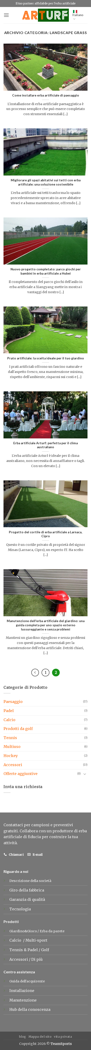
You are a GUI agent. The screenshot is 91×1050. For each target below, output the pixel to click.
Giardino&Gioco (23, 931)
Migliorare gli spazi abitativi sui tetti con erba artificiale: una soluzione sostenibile (45, 182)
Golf (45, 949)
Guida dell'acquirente (27, 981)
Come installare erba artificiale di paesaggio (45, 95)
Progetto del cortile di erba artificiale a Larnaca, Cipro (45, 534)
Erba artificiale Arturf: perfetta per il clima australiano (45, 445)
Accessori (13, 764)
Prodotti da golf (18, 728)
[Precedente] (35, 673)
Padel (9, 710)
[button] (6, 15)
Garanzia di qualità (27, 899)
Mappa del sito (40, 1036)
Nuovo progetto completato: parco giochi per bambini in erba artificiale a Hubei (45, 271)
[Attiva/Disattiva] (85, 774)
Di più (37, 959)
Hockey (11, 755)
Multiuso (12, 746)
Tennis (10, 737)
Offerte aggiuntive (21, 773)
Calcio (9, 719)
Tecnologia (20, 909)
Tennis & (18, 949)
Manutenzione (23, 1000)
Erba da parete (52, 931)
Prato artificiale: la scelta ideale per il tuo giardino (45, 358)
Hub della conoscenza (29, 1009)
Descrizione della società (30, 881)
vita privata (63, 1036)
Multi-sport (36, 940)
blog (22, 1036)
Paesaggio (13, 701)
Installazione (21, 990)
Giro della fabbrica (26, 890)
